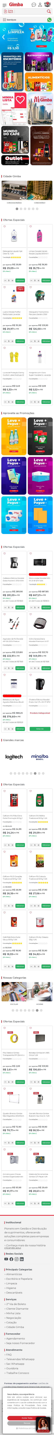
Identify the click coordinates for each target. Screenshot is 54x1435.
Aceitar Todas (27, 1418)
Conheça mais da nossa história (25, 1246)
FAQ (9, 1354)
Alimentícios (14, 1274)
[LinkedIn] (22, 1259)
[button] (17, 209)
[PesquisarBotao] (49, 11)
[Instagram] (16, 1259)
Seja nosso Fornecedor (20, 1343)
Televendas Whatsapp (20, 1359)
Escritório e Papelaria (19, 1279)
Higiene (11, 1288)
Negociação (13, 1318)
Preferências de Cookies (28, 1428)
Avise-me (40, 729)
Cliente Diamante (17, 1309)
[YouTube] (6, 1259)
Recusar (27, 1423)
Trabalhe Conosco (17, 1373)
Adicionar (20, 280)
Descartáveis (14, 1292)
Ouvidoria (12, 1368)
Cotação (11, 1322)
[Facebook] (11, 1259)
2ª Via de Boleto (16, 1304)
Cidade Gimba (15, 1327)
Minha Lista (13, 1313)
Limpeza (11, 1283)
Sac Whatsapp (15, 1364)
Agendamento (15, 1338)
